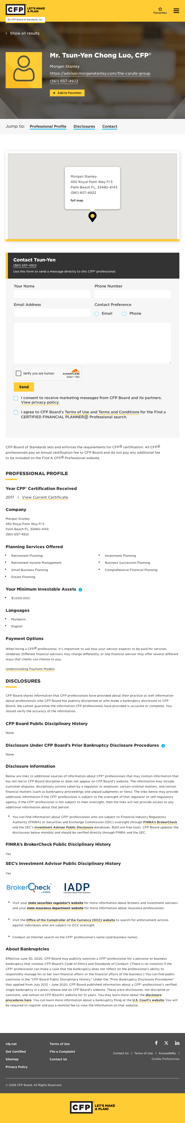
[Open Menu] (176, 11)
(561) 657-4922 (64, 81)
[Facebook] (156, 1043)
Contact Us (121, 1053)
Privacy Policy (17, 1067)
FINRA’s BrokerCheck (160, 822)
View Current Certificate (45, 497)
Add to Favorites (69, 93)
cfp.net (11, 1044)
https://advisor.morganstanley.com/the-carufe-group (100, 73)
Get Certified (16, 1051)
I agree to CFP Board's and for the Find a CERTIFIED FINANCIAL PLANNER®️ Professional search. (93, 414)
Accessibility (167, 1053)
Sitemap (12, 1059)
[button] (92, 217)
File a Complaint (62, 1051)
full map (77, 200)
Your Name (24, 286)
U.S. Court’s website (148, 1000)
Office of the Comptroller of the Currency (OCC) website (70, 920)
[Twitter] (166, 1043)
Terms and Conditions (118, 412)
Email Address (27, 305)
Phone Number (109, 286)
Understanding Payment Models (30, 669)
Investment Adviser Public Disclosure (64, 827)
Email (107, 313)
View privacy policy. (40, 402)
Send (24, 387)
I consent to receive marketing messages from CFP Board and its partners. (91, 400)
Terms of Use (77, 412)
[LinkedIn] (177, 1043)
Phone (135, 313)
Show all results (24, 33)
